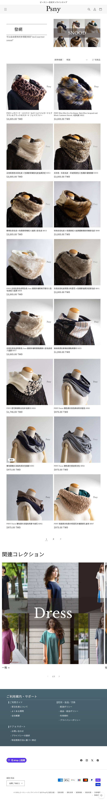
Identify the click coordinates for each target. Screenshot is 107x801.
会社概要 (16, 715)
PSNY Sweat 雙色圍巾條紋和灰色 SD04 (69, 466)
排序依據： (59, 59)
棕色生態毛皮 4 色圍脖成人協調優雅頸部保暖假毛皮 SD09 (77, 231)
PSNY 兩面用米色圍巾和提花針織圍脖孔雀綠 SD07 (74, 524)
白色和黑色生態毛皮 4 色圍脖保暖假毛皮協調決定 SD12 (28, 173)
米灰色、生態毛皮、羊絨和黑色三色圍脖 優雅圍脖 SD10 (76, 173)
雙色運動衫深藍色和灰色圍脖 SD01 (20, 466)
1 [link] (46, 539)
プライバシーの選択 (21, 735)
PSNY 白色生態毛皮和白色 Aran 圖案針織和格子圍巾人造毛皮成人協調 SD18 (29, 289)
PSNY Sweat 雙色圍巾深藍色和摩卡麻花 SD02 (25, 524)
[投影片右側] (59, 676)
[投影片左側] (48, 676)
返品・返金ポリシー (69, 711)
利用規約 (64, 715)
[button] (5, 9)
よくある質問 (18, 711)
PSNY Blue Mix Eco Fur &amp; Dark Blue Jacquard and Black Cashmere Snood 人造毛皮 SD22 (76, 114)
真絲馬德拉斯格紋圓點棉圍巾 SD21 (68, 348)
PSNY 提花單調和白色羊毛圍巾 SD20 (21, 408)
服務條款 (79, 792)
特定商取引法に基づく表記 (24, 740)
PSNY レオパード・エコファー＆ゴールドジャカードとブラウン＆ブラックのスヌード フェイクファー (29, 114)
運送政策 (88, 792)
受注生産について (20, 706)
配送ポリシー (66, 706)
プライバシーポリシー (70, 720)
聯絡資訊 (97, 795)
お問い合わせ (18, 731)
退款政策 (61, 792)
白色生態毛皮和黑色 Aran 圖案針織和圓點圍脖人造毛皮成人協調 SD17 (29, 349)
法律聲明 (97, 792)
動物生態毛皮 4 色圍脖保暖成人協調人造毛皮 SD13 (27, 231)
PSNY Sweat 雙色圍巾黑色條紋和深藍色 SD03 (72, 408)
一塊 (4, 667)
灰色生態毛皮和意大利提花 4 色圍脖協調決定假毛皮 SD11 (77, 288)
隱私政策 (70, 792)
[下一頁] (60, 539)
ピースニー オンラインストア (30, 792)
